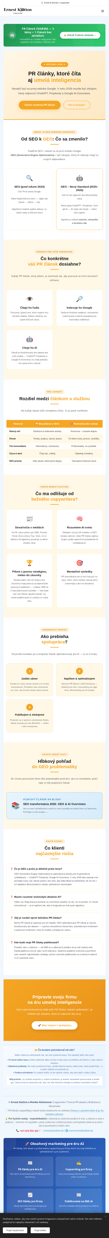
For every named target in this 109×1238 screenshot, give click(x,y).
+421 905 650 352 (29, 1130)
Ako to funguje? (76, 105)
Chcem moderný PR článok (39, 105)
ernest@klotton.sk (54, 1130)
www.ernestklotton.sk (81, 1130)
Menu (102, 11)
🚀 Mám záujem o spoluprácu (54, 1025)
